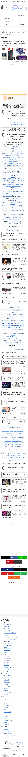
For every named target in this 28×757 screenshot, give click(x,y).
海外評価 (14, 159)
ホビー (16, 210)
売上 (20, 157)
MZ (22, 196)
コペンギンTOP (7, 210)
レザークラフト (8, 705)
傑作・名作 (15, 146)
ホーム (6, 729)
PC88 (10, 196)
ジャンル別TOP (12, 322)
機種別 (20, 146)
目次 (9, 98)
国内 (10, 159)
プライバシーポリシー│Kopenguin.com (7, 747)
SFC (9, 178)
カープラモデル (8, 645)
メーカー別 (8, 168)
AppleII (16, 200)
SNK (14, 184)
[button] (18, 562)
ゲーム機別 (18, 205)
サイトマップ (7, 731)
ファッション (7, 686)
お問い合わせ (7, 733)
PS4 (18, 180)
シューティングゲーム (10, 633)
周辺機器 (17, 155)
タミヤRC (7, 650)
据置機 (4, 172)
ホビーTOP (5, 219)
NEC (5, 184)
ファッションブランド (10, 692)
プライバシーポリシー (10, 735)
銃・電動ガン (7, 658)
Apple (5, 722)
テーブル (18, 327)
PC (14, 155)
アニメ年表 (7, 669)
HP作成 (20, 217)
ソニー (16, 168)
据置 (7, 155)
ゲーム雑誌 (14, 223)
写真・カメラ (7, 675)
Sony (16, 191)
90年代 (16, 202)
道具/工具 (6, 703)
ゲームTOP (3, 146)
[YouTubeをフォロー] (7, 573)
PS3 (16, 180)
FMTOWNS (12, 198)
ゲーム (13, 210)
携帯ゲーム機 (7, 167)
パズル (14, 327)
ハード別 (19, 153)
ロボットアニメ (14, 221)
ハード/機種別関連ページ (12, 171)
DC (15, 182)
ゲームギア (20, 193)
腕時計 (6, 690)
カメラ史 (6, 682)
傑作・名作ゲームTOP (12, 318)
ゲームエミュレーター (10, 639)
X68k (18, 196)
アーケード (14, 172)
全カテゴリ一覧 (20, 746)
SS (13, 182)
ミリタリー (16, 219)
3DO (22, 184)
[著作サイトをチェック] (7, 569)
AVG (16, 325)
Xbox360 (14, 186)
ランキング (10, 146)
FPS (3, 325)
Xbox (7, 186)
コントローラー (12, 205)
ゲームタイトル (8, 628)
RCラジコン (7, 648)
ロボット (6, 665)
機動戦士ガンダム (9, 667)
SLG (21, 325)
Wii (15, 178)
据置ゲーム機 (6, 165)
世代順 (19, 163)
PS (11, 180)
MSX (13, 200)
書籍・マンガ (8, 223)
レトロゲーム (7, 624)
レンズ (6, 677)
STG (9, 325)
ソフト (17, 157)
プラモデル (11, 219)
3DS (13, 191)
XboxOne (18, 186)
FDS (6, 178)
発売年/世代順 (19, 167)
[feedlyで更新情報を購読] (20, 573)
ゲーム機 (4, 37)
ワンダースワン (14, 193)
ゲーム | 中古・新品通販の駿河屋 (13, 349)
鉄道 (5, 709)
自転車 (6, 707)
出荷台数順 (10, 163)
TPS (6, 325)
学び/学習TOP (8, 217)
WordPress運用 (8, 720)
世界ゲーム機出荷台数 (13, 161)
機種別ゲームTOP (6, 153)
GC (13, 178)
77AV (17, 198)
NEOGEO (18, 184)
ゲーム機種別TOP (6, 320)
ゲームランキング (7, 157)
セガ (20, 168)
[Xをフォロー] (20, 569)
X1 (20, 196)
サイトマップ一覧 (13, 449)
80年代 (12, 202)
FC (4, 178)
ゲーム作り (15, 217)
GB (5, 191)
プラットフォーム (12, 323)
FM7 (19, 198)
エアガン (22, 219)
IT (12, 217)
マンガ (19, 223)
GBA (8, 191)
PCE (8, 184)
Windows (6, 724)
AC (12, 155)
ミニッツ (6, 652)
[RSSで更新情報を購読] (14, 577)
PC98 (7, 196)
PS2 (14, 180)
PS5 (21, 180)
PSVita (21, 191)
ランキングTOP (6, 314)
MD (12, 182)
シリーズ (8, 180)
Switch (20, 178)
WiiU (18, 178)
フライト (12, 325)
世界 (22, 157)
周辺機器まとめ (5, 205)
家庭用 (22, 153)
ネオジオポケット (6, 193)
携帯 (10, 155)
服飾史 (6, 694)
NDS (11, 191)
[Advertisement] (14, 79)
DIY (5, 701)
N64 (11, 178)
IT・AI (6, 716)
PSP (19, 191)
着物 (5, 688)
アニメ (6, 662)
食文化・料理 (7, 712)
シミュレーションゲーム (10, 637)
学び (5, 699)
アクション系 (5, 323)
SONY (4, 180)
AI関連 (6, 718)
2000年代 (20, 202)
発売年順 (16, 163)
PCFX (10, 184)
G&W (3, 191)
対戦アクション (20, 323)
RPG (18, 325)
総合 (6, 163)
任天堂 (13, 168)
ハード (13, 157)
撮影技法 (6, 680)
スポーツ (10, 327)
